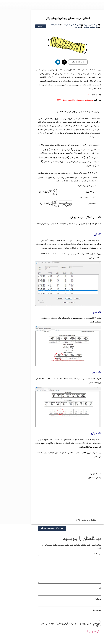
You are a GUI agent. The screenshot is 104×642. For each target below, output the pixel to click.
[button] (78, 62)
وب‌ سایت (97, 610)
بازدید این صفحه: (88, 520)
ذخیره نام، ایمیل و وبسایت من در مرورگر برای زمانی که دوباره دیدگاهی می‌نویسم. (71, 625)
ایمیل (98, 599)
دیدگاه (97, 554)
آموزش (40, 26)
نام (99, 588)
